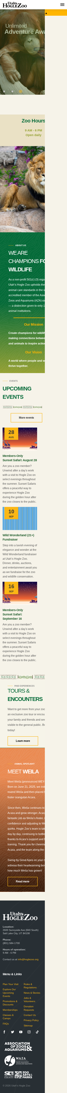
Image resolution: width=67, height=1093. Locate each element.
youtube (20, 1031)
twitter (12, 1031)
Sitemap (28, 1025)
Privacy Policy (31, 1020)
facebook (4, 1031)
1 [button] (4, 91)
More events (26, 417)
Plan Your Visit (10, 984)
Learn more (23, 740)
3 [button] (21, 91)
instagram (29, 1031)
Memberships (10, 1009)
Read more (22, 881)
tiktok (37, 1031)
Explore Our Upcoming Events (9, 992)
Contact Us (30, 1015)
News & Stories (32, 992)
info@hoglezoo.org (28, 959)
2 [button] (12, 91)
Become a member (28, 57)
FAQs (6, 1023)
